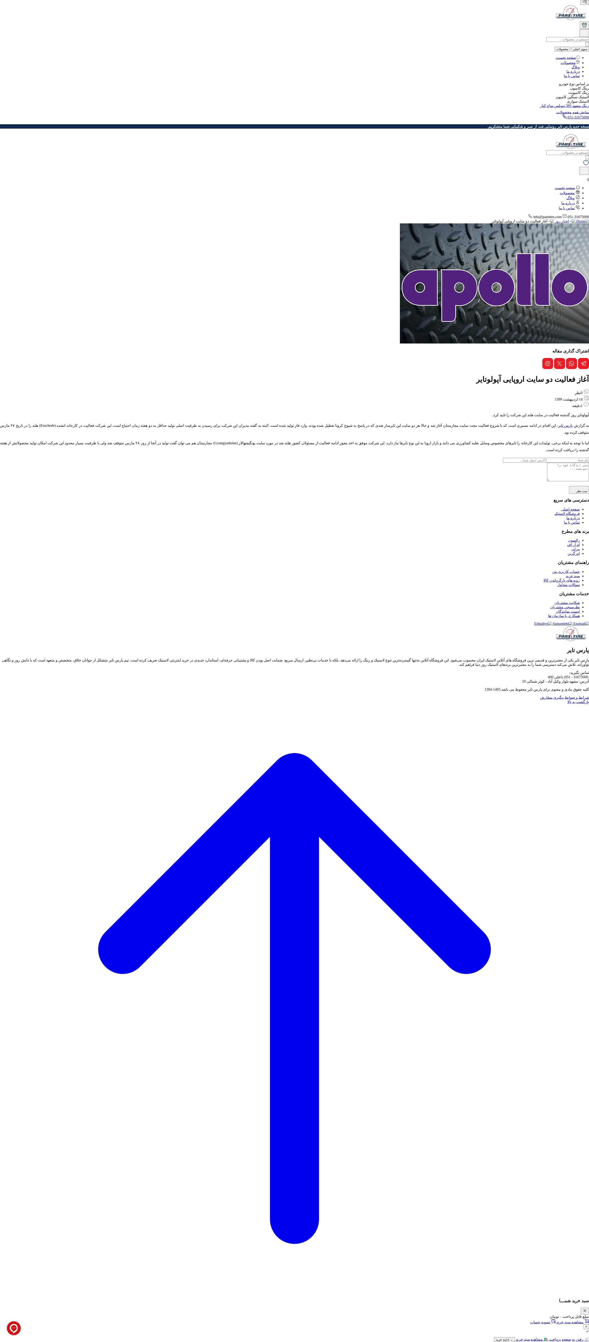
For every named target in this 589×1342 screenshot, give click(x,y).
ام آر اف (573, 545)
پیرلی (576, 549)
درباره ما (573, 71)
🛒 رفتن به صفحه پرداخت (568, 1339)
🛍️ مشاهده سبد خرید (531, 1339)
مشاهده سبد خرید (570, 1322)
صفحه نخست (566, 58)
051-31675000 (578, 117)
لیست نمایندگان (568, 611)
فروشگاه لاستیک (567, 514)
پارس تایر (565, 425)
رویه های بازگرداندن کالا (561, 580)
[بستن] (585, 1311)
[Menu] (584, 2)
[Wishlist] (586, 165)
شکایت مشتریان (567, 603)
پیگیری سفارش (552, 697)
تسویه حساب (540, 1322)
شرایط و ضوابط (577, 697)
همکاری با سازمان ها (564, 616)
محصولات (562, 49)
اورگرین (574, 553)
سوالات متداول (568, 585)
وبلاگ (576, 67)
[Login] (584, 34)
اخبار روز (562, 221)
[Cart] (584, 25)
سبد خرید (573, 576)
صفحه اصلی (570, 509)
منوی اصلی (580, 49)
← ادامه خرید (504, 1339)
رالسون (574, 540)
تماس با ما (572, 76)
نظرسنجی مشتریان (565, 607)
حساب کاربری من (566, 572)
